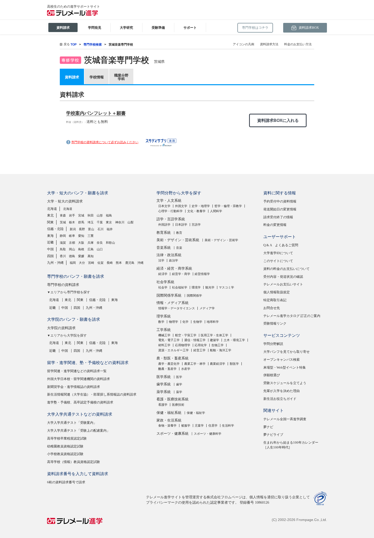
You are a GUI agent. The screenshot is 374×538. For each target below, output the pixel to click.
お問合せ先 (271, 308)
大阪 (81, 242)
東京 (109, 222)
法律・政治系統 (168, 255)
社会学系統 (165, 282)
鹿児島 (129, 263)
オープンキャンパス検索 (281, 359)
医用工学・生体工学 (214, 335)
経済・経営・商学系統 (174, 268)
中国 (50, 249)
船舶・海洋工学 (220, 350)
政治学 (173, 260)
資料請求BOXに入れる (278, 120)
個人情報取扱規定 (276, 292)
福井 (110, 229)
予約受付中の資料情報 (279, 201)
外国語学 (164, 224)
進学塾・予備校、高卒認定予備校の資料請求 (80, 402)
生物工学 (217, 345)
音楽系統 (163, 248)
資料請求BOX (308, 28)
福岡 (73, 263)
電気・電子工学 (169, 340)
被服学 (185, 425)
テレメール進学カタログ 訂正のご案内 (291, 316)
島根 (81, 249)
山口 (100, 249)
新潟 (73, 229)
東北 (50, 215)
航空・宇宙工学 (185, 335)
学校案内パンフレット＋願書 (96, 113)
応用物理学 (182, 345)
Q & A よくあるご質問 (280, 245)
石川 (100, 229)
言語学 (196, 224)
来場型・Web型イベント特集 (284, 367)
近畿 (50, 242)
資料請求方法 (269, 44)
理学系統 (163, 316)
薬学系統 (163, 392)
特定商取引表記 (274, 300)
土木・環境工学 (234, 340)
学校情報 (97, 77)
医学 (179, 377)
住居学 (213, 425)
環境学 (196, 287)
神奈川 (119, 222)
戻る (67, 44)
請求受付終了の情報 (278, 217)
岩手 (72, 215)
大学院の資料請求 (61, 328)
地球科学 (213, 322)
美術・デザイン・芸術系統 (177, 240)
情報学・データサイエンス (176, 308)
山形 (100, 215)
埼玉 (91, 222)
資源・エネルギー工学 (173, 350)
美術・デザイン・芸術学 (221, 240)
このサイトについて (278, 261)
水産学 (185, 369)
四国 (50, 256)
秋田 (91, 215)
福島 (109, 215)
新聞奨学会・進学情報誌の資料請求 (73, 387)
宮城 (81, 215)
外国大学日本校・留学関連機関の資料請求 (78, 379)
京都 (72, 242)
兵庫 (91, 242)
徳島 (72, 256)
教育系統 (163, 233)
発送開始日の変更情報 (279, 209)
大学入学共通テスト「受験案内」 (72, 423)
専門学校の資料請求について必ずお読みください (104, 142)
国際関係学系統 (168, 295)
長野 (82, 229)
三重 (91, 236)
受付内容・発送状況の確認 (283, 277)
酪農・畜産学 (167, 369)
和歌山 (110, 242)
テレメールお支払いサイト (283, 284)
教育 (179, 233)
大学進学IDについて (278, 253)
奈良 (100, 242)
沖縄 (140, 263)
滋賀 (63, 242)
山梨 (130, 222)
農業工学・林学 (195, 364)
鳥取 (63, 249)
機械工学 (164, 335)
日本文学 (164, 206)
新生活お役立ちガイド (279, 399)
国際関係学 (194, 295)
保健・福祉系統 (168, 413)
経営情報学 (202, 274)
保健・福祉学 (196, 413)
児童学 (199, 425)
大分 (82, 263)
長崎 (110, 263)
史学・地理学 (201, 206)
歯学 (179, 384)
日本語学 (181, 224)
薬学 (179, 392)
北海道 (52, 209)
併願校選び (271, 375)
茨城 (63, 222)
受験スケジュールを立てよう (284, 383)
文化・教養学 (196, 211)
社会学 (162, 287)
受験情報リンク (274, 323)
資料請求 (72, 77)
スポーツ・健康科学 (207, 433)
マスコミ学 (226, 287)
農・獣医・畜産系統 (172, 358)
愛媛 (81, 256)
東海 (50, 236)
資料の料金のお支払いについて (286, 269)
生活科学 (228, 425)
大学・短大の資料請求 (65, 201)
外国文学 (181, 206)
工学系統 (163, 330)
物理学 (173, 322)
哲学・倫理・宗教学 (228, 206)
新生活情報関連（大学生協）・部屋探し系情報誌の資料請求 (91, 394)
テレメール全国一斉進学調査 (284, 419)
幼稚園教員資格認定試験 (65, 446)
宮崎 (91, 263)
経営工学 (199, 350)
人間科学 (216, 211)
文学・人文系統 (168, 200)
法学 (161, 260)
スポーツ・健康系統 (172, 433)
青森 (63, 215)
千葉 (100, 222)
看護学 (162, 404)
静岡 (63, 236)
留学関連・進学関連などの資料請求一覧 (77, 371)
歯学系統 (163, 384)
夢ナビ (268, 427)
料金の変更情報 (274, 225)
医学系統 (163, 377)
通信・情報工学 (195, 340)
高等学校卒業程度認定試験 (67, 438)
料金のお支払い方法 (298, 44)
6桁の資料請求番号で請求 (66, 482)
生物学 (197, 322)
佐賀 (100, 263)
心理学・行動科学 (170, 211)
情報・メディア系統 (172, 303)
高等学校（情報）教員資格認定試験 (73, 462)
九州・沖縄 (55, 263)
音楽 (179, 248)
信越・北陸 (55, 229)
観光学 (209, 287)
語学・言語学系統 (170, 219)
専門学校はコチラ (255, 28)
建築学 (214, 340)
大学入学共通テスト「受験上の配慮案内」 (78, 430)
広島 (91, 249)
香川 (63, 256)
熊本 (119, 263)
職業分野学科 (121, 77)
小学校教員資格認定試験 (65, 454)
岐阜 (72, 236)
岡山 (72, 249)
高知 (91, 256)
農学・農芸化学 (169, 364)
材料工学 (164, 345)
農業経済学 (217, 364)
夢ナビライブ (273, 435)
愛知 (81, 236)
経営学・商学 (181, 274)
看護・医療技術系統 (172, 399)
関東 (50, 222)
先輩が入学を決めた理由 (281, 391)
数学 (161, 322)
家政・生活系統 (168, 420)
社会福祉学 (179, 287)
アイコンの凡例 (243, 44)
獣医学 (234, 364)
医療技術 (178, 404)
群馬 (81, 222)
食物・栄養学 (167, 425)
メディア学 (207, 308)
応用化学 (201, 345)
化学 (185, 322)
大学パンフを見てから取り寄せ (286, 352)
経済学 (162, 274)
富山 (91, 229)
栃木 (72, 222)
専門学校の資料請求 (63, 285)
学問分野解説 (273, 344)
